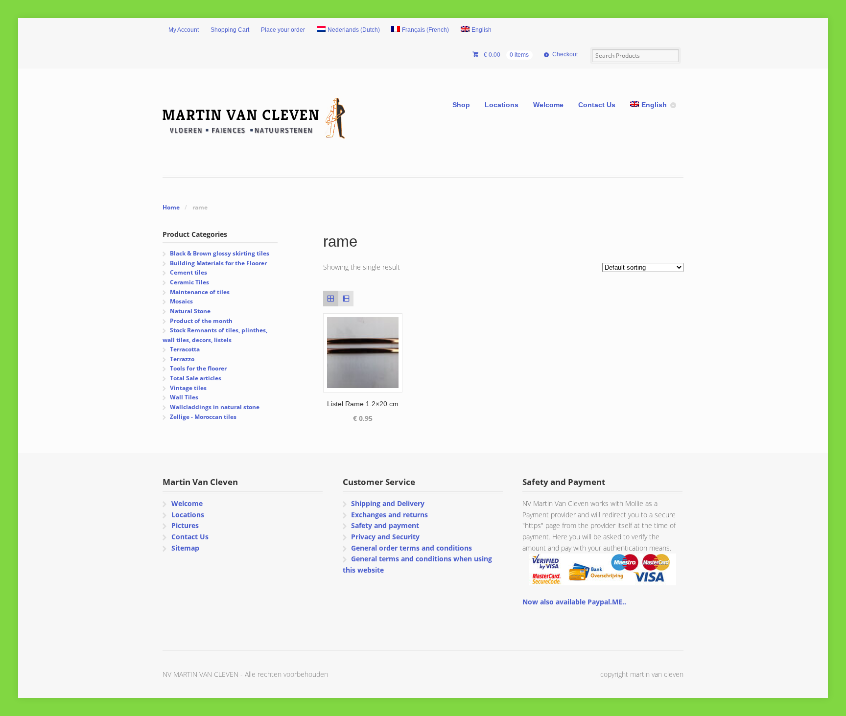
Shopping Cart (230, 29)
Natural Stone (190, 311)
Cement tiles (188, 272)
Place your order (283, 29)
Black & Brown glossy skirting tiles (219, 253)
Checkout (565, 54)
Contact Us (596, 105)
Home (171, 207)
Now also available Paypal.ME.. (574, 601)
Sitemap (185, 548)
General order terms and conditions (411, 548)
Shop (461, 105)
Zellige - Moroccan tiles (203, 417)
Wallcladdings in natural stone (214, 407)
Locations (501, 105)
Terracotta (185, 349)
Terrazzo (182, 359)
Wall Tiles (184, 397)
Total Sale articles (195, 378)
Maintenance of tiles (200, 292)
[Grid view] (330, 298)
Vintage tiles (188, 388)
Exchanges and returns (389, 514)
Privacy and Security (385, 536)
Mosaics (181, 301)
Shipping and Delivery (387, 503)
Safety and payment (385, 525)
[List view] (345, 298)
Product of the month (201, 321)
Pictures (185, 525)
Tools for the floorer (198, 368)
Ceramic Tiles (189, 282)
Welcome (548, 105)
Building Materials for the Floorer (218, 263)
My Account (183, 29)
